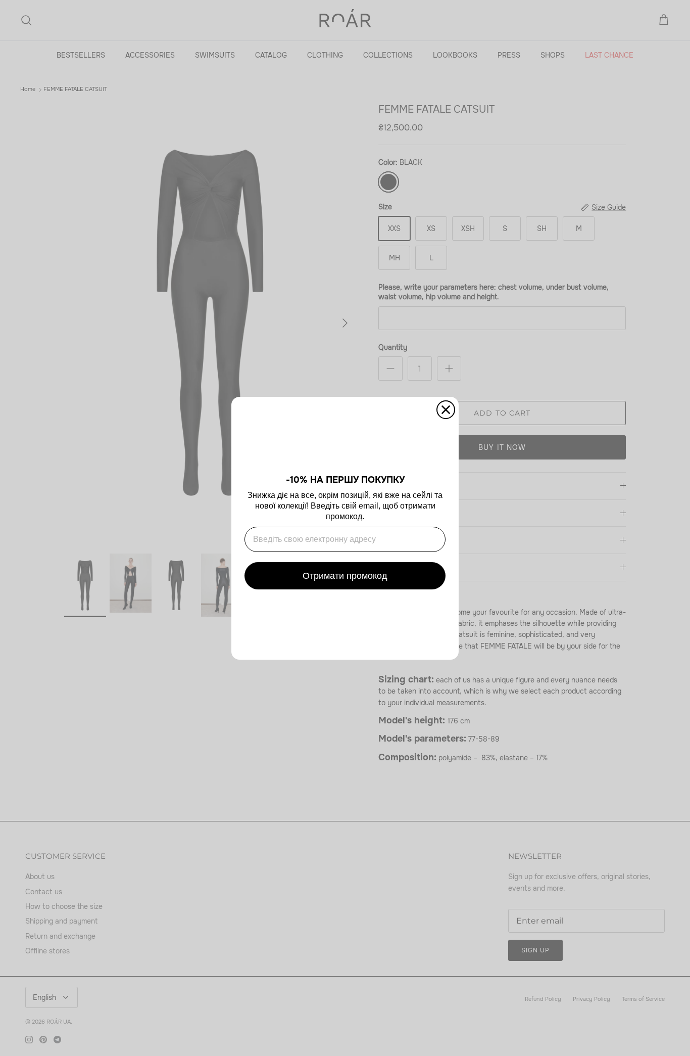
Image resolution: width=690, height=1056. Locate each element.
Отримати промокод (345, 576)
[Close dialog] (446, 410)
